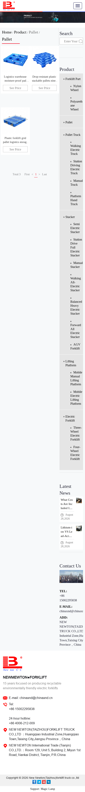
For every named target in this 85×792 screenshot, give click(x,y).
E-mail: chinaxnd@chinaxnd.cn (31, 698)
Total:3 (17, 174)
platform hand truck (75, 200)
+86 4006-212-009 (22, 723)
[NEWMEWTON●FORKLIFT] (9, 6)
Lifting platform (70, 363)
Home (7, 32)
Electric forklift (70, 418)
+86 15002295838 (68, 598)
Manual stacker (76, 264)
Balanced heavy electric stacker (76, 307)
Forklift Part (72, 79)
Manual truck (76, 182)
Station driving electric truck (76, 167)
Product (20, 32)
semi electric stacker (75, 228)
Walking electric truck (75, 149)
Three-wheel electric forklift (76, 433)
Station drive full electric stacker (76, 247)
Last (44, 174)
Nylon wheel (75, 88)
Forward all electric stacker (75, 331)
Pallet (33, 32)
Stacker (70, 217)
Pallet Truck (72, 134)
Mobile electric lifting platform (76, 397)
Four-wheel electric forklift (75, 453)
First (27, 174)
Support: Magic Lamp (42, 788)
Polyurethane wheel (76, 105)
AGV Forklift (75, 346)
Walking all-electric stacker (75, 284)
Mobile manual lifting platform (76, 378)
